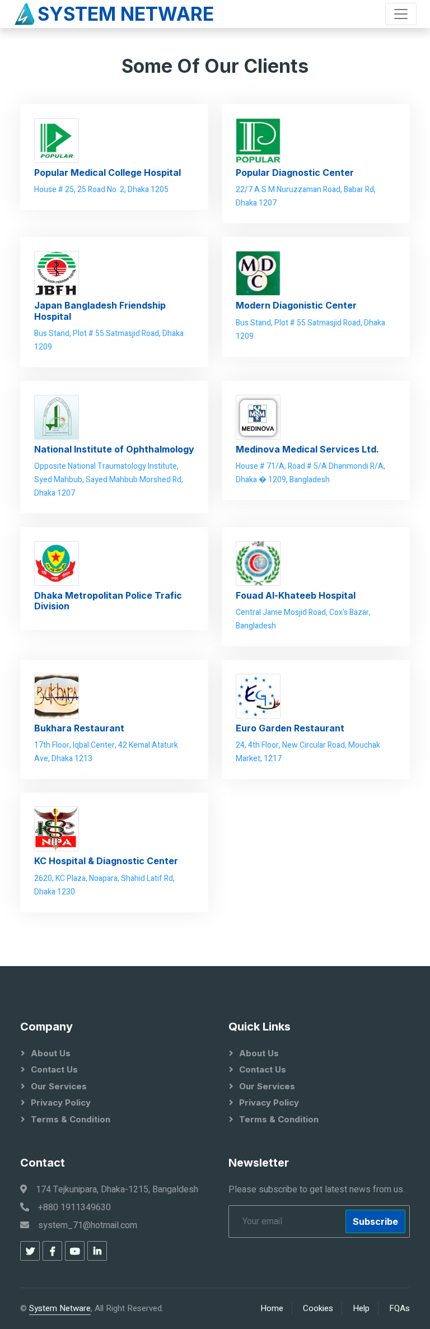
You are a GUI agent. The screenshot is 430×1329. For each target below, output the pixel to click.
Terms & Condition (70, 1119)
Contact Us (54, 1069)
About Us (51, 1053)
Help (361, 1308)
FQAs (399, 1308)
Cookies (318, 1308)
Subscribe (375, 1221)
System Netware (60, 1308)
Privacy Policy (61, 1102)
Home (271, 1308)
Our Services (59, 1086)
